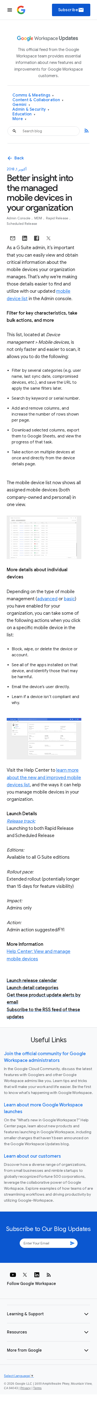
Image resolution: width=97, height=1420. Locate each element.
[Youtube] (13, 1275)
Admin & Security (30, 109)
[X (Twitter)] (25, 1275)
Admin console (19, 218)
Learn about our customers (32, 1156)
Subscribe (71, 10)
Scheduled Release (22, 224)
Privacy (25, 1388)
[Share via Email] (13, 238)
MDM (38, 218)
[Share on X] (48, 238)
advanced (47, 599)
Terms (37, 1388)
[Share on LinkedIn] (25, 238)
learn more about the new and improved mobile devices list (44, 777)
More (19, 119)
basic (69, 599)
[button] (48, 1314)
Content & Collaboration (37, 100)
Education (23, 114)
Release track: (21, 821)
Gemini (21, 104)
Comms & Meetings (33, 95)
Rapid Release (57, 218)
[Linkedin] (37, 1275)
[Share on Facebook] (37, 238)
